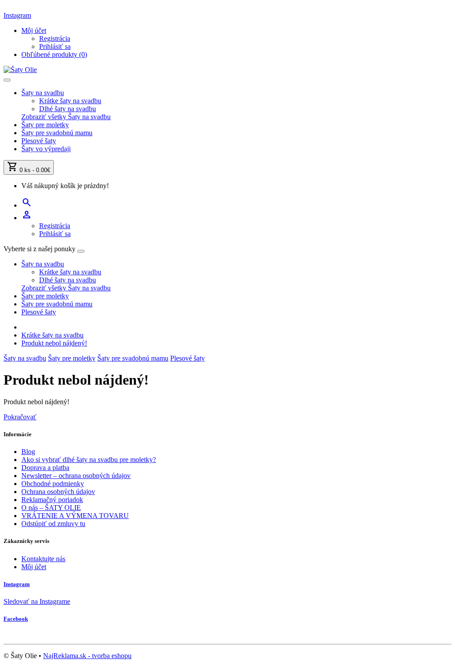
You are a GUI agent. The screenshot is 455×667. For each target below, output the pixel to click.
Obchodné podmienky (52, 483)
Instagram (17, 15)
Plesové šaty (38, 141)
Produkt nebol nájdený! (54, 343)
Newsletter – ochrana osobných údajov (76, 475)
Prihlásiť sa (55, 46)
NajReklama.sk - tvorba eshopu (87, 655)
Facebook (16, 618)
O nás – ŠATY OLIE (51, 507)
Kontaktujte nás (43, 559)
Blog (28, 451)
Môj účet (33, 567)
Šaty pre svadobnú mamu (56, 133)
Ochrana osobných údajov (58, 491)
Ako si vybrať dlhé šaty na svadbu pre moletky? (88, 459)
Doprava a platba (45, 467)
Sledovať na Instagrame (37, 601)
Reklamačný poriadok (52, 499)
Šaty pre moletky (45, 125)
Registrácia (54, 38)
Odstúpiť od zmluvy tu (53, 523)
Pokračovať (20, 417)
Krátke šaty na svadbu (70, 100)
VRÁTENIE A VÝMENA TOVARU (75, 515)
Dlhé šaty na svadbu (67, 109)
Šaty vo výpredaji (46, 149)
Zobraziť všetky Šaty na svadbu (66, 117)
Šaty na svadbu (42, 92)
